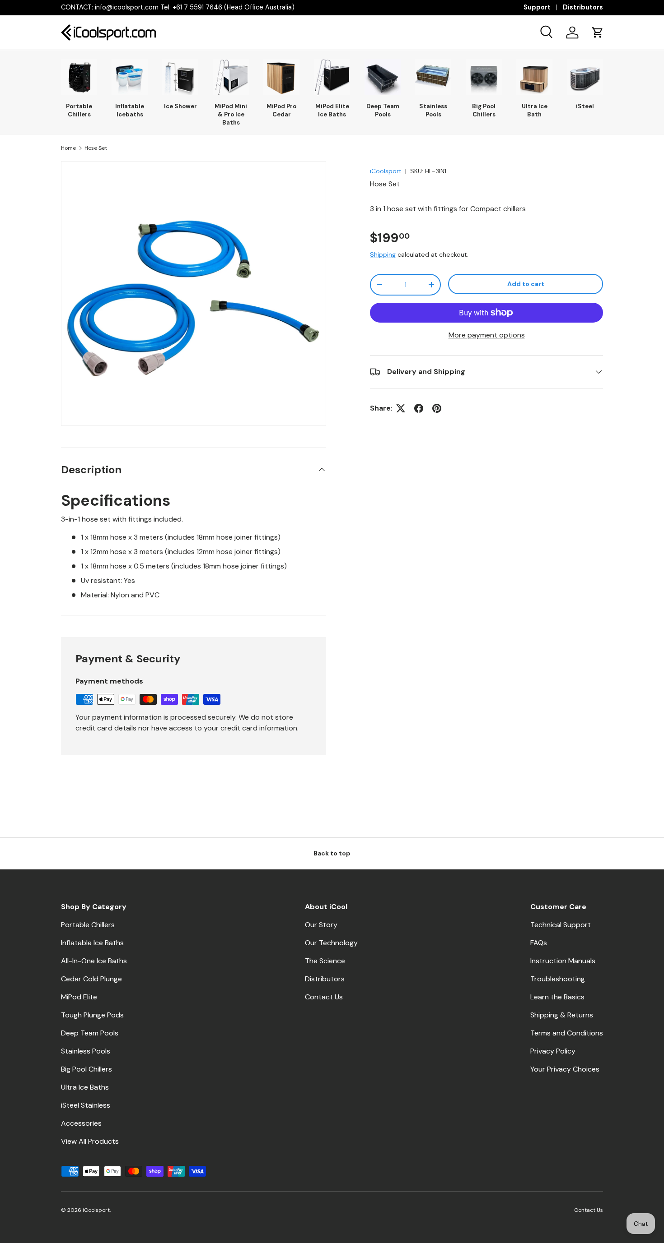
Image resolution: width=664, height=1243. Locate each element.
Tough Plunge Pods (92, 1015)
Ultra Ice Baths (85, 1087)
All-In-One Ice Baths (94, 961)
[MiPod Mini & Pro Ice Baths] (231, 77)
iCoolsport (386, 171)
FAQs (538, 942)
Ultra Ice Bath (534, 110)
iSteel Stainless (85, 1105)
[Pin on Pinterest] (437, 408)
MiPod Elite (79, 997)
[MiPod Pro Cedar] (281, 77)
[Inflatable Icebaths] (130, 77)
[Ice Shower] (180, 77)
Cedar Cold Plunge (91, 979)
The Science (325, 961)
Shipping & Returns (561, 1015)
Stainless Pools (433, 110)
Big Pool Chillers (484, 110)
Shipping (383, 254)
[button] (598, 32)
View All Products (90, 1141)
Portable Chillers (79, 110)
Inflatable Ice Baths (92, 942)
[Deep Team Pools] (383, 77)
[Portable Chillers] (79, 77)
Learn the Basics (557, 997)
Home (68, 148)
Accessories (81, 1123)
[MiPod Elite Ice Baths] (332, 77)
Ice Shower (180, 106)
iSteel (585, 106)
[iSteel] (585, 77)
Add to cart (525, 284)
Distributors (583, 7)
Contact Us (324, 997)
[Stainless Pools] (433, 77)
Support (537, 7)
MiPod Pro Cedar (281, 110)
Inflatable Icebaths (129, 110)
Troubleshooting (557, 979)
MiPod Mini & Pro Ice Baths (231, 114)
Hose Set (95, 148)
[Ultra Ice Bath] (534, 77)
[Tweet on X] (401, 408)
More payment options (487, 335)
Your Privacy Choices (564, 1069)
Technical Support (560, 924)
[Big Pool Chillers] (484, 77)
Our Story (321, 924)
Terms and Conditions (566, 1033)
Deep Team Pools (382, 110)
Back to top (332, 853)
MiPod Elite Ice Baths (332, 110)
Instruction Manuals (562, 961)
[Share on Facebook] (419, 408)
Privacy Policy (552, 1051)
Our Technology (331, 942)
